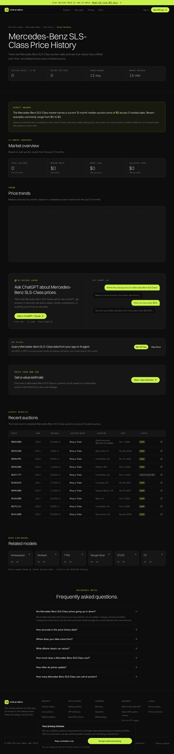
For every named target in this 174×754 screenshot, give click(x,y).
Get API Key (141, 347)
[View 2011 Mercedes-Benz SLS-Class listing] (161, 451)
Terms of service (155, 711)
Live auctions (47, 711)
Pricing (91, 10)
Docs (101, 10)
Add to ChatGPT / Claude (29, 316)
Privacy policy (154, 706)
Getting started (74, 706)
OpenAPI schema (76, 717)
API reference (74, 711)
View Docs (156, 347)
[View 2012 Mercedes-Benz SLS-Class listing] (161, 475)
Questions (99, 711)
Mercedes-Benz (33, 27)
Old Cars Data (15, 27)
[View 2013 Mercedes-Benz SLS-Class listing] (161, 467)
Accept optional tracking (110, 741)
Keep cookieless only (64, 741)
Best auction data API (131, 706)
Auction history (48, 706)
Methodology (101, 717)
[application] (87, 234)
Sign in (146, 10)
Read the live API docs (105, 2)
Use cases (79, 10)
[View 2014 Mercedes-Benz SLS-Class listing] (161, 442)
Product (66, 10)
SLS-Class (48, 27)
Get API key (158, 10)
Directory (99, 706)
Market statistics (48, 717)
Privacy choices (162, 743)
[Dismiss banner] (120, 2)
